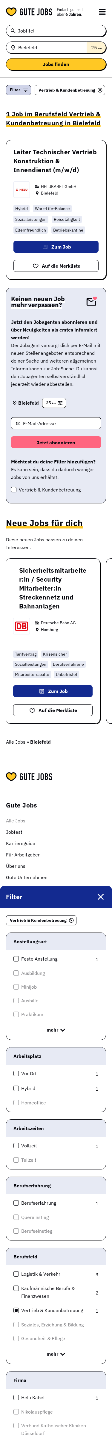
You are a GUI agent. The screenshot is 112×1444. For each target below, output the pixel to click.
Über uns (15, 866)
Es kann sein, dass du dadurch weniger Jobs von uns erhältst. (53, 469)
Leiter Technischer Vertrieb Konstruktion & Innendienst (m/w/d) (55, 161)
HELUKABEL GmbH (58, 186)
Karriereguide (20, 843)
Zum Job (61, 247)
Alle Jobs (15, 742)
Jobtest (14, 832)
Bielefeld (49, 193)
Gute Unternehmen (26, 877)
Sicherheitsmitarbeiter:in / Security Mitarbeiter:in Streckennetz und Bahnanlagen (53, 588)
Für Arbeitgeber (23, 855)
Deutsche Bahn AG (58, 622)
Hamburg (49, 629)
